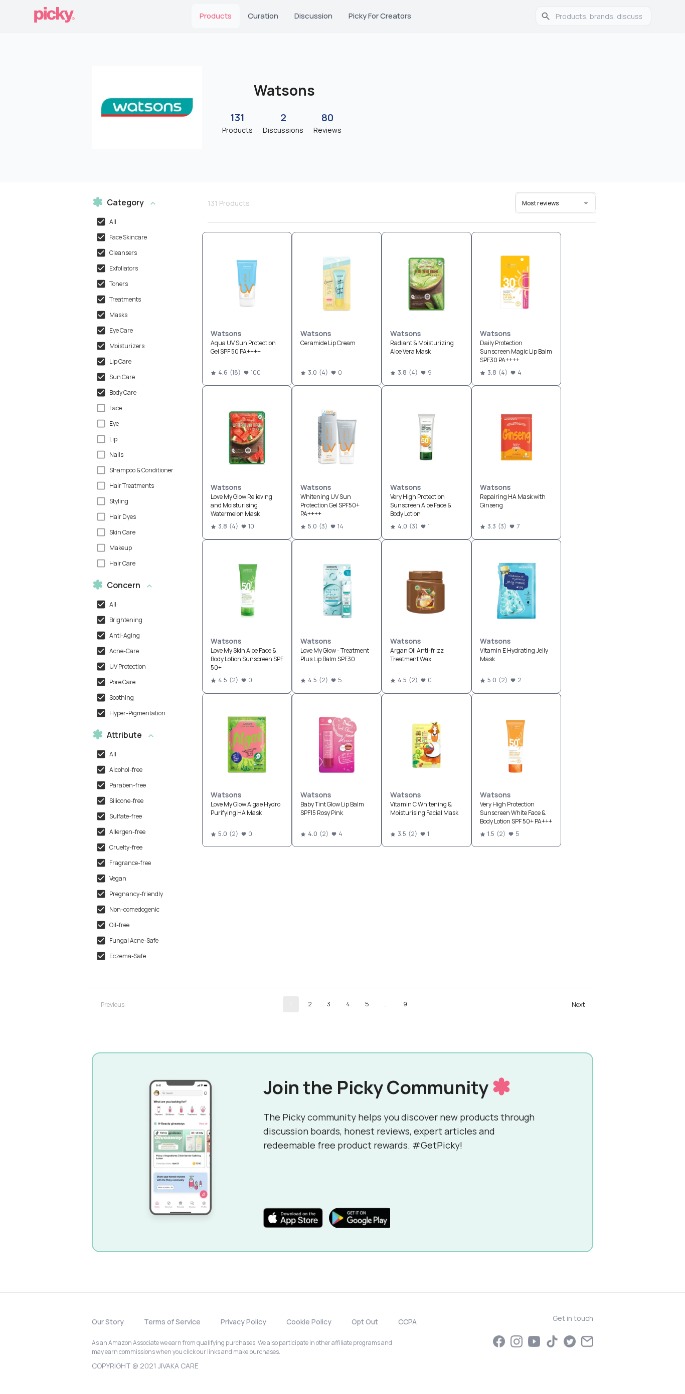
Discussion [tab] (313, 16)
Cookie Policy (308, 1321)
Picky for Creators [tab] (380, 16)
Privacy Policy (243, 1321)
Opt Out (365, 1321)
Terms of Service (172, 1321)
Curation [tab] (263, 16)
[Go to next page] (578, 1004)
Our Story (108, 1321)
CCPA (407, 1321)
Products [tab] (216, 16)
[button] (138, 203)
